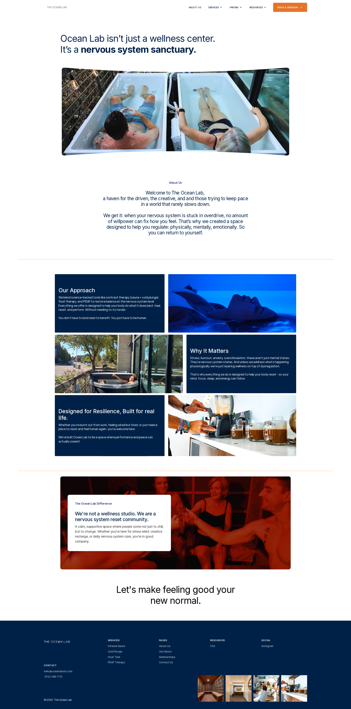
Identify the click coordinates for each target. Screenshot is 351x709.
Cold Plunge (115, 651)
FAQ (212, 646)
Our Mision (165, 651)
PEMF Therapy (116, 662)
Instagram (267, 646)
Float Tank (114, 657)
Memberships (167, 657)
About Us (164, 646)
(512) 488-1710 (53, 676)
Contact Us (166, 662)
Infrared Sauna (116, 646)
